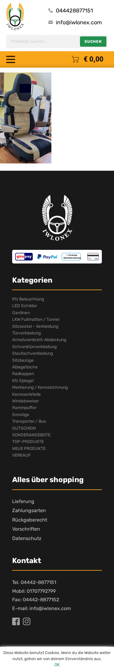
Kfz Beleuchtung (28, 299)
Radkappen (23, 373)
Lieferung (23, 501)
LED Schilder (24, 305)
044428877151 (74, 10)
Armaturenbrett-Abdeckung (39, 339)
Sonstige (20, 414)
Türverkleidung (26, 333)
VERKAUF (21, 455)
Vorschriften (26, 529)
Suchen (93, 41)
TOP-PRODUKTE (28, 441)
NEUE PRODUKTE (29, 448)
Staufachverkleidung (32, 353)
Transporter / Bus (29, 421)
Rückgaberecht (29, 520)
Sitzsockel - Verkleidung (35, 326)
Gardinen (21, 312)
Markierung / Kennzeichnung (40, 387)
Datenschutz (26, 538)
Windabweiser (25, 401)
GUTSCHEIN (24, 428)
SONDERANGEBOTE (31, 435)
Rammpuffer (24, 407)
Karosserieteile (26, 394)
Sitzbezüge (23, 360)
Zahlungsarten (29, 510)
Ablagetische (25, 367)
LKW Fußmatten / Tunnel (35, 319)
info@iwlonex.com (79, 22)
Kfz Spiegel (22, 380)
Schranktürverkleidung (34, 346)
